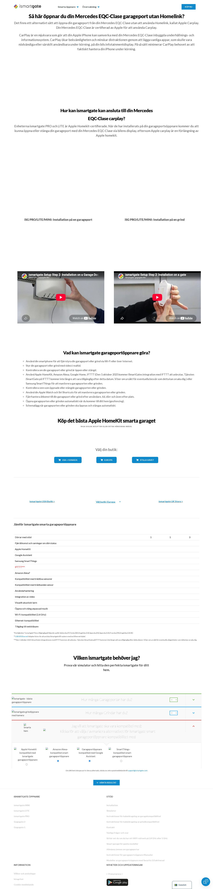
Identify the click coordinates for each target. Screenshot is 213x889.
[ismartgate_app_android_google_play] (117, 882)
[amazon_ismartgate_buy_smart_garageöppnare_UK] (171, 486)
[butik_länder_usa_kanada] (68, 465)
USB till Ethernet (21, 636)
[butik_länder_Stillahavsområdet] (145, 465)
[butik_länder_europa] (106, 465)
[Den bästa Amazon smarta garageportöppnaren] (42, 486)
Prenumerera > (115, 873)
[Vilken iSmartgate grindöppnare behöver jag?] (177, 655)
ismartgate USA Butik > (42, 501)
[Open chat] (205, 881)
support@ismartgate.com (138, 770)
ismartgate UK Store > (171, 501)
